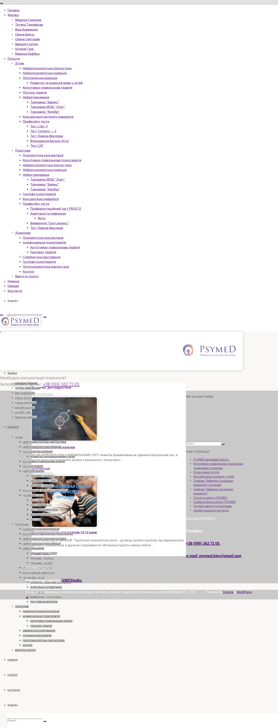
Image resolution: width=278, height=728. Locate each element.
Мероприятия (41, 394)
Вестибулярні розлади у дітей (213, 476)
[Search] (44, 317)
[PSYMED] (20, 325)
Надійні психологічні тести (211, 510)
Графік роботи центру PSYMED (214, 502)
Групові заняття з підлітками (212, 506)
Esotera (227, 592)
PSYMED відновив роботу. (211, 459)
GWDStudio (72, 580)
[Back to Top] (27, 597)
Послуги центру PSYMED (210, 498)
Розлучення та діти (206, 472)
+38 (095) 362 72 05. (61, 384)
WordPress (244, 592)
